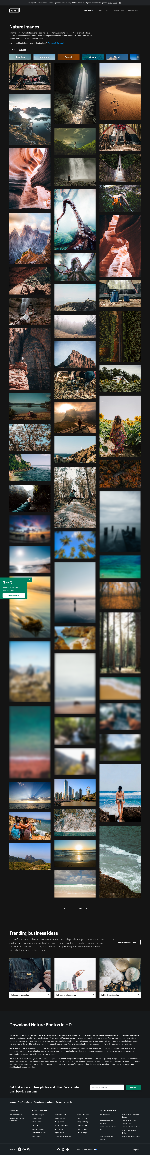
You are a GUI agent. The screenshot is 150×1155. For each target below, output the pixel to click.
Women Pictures (37, 1129)
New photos (103, 10)
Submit (133, 1087)
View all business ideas (127, 942)
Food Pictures (82, 1118)
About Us (68, 1101)
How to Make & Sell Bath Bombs (130, 1115)
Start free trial (13, 595)
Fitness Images (82, 1132)
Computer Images (83, 1121)
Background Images (61, 1125)
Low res (42, 87)
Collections (87, 10)
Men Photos (58, 1129)
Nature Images (59, 1118)
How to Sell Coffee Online (131, 1126)
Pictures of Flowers (39, 1132)
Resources (132, 10)
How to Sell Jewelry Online (129, 1131)
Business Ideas (104, 1114)
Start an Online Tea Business (106, 1121)
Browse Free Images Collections (16, 1119)
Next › (81, 908)
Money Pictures (59, 1121)
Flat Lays (35, 1125)
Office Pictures (37, 1121)
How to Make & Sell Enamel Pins (129, 1121)
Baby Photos (36, 1136)
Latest (12, 48)
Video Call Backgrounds (62, 1136)
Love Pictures (82, 1129)
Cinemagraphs (82, 1125)
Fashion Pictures (60, 1114)
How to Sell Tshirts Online (131, 1136)
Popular (22, 48)
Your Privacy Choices (85, 1149)
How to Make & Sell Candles (106, 1137)
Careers (12, 1101)
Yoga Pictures (59, 1132)
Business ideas (118, 10)
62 (86, 908)
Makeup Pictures (83, 1114)
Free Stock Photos (15, 1114)
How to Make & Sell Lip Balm (107, 1127)
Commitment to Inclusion (44, 1101)
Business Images (38, 1114)
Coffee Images (37, 1118)
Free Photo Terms (25, 1101)
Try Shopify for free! (56, 42)
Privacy (59, 1101)
